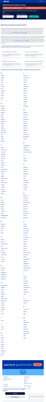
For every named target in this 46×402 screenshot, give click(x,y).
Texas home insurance (18, 45)
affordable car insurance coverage (21, 40)
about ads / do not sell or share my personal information (35, 396)
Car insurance (5, 386)
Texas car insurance (7, 45)
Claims (25, 379)
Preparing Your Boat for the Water (9, 61)
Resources (25, 380)
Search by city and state (21, 14)
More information (15, 397)
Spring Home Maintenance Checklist (9, 51)
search (33, 16)
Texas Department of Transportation (20, 32)
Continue (15, 393)
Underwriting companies (7, 379)
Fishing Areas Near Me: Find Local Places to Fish (34, 61)
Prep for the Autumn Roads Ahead (31, 51)
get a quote (28, 8)
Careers (4, 380)
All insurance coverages (28, 383)
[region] (15, 393)
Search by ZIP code (6, 14)
